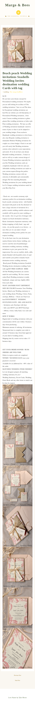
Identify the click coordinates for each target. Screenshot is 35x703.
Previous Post (17, 675)
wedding (6, 92)
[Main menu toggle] (18, 12)
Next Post (17, 680)
